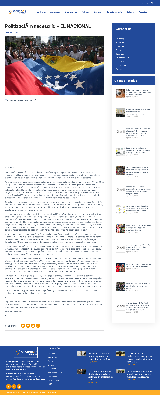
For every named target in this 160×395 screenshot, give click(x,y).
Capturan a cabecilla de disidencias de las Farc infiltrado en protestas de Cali (100, 375)
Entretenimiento (114, 12)
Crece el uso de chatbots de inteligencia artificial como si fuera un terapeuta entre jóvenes (138, 150)
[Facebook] (143, 3)
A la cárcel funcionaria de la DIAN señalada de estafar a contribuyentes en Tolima (138, 111)
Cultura (130, 12)
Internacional (71, 12)
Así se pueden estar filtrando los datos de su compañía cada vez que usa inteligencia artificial (137, 208)
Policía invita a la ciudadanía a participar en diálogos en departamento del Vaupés (140, 357)
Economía (98, 12)
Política (85, 12)
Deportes (142, 12)
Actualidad (55, 12)
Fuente (8, 315)
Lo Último (41, 12)
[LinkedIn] (19, 386)
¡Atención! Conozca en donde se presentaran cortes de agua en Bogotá (100, 356)
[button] (23, 326)
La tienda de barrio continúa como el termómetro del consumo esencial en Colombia (138, 227)
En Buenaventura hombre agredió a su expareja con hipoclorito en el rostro (139, 374)
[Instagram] (152, 3)
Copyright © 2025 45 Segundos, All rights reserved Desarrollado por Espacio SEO (31, 392)
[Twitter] (147, 3)
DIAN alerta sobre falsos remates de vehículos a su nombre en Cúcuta (138, 286)
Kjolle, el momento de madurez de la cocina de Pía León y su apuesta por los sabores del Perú (138, 92)
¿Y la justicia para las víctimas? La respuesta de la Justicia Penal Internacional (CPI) (138, 247)
